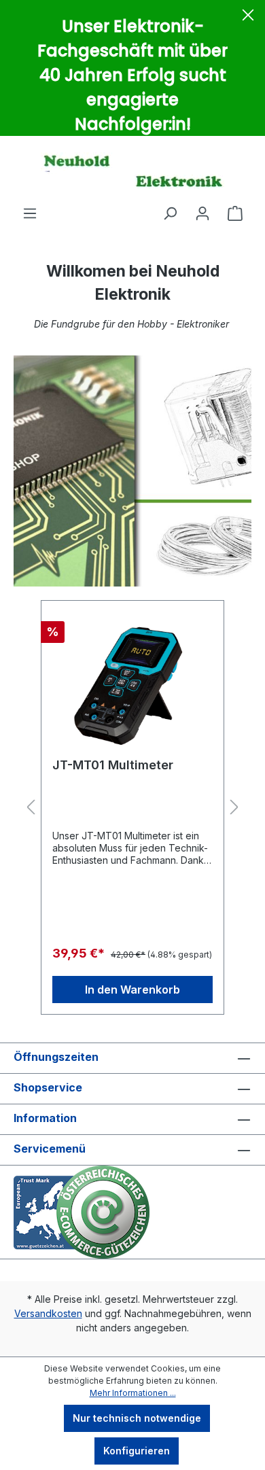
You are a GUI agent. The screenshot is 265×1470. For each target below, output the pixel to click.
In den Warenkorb (132, 989)
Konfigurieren (136, 1450)
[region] (132, 807)
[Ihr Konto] (202, 213)
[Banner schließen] (248, 17)
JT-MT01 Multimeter (112, 765)
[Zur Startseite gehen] (132, 170)
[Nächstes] (234, 808)
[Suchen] (170, 213)
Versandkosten (48, 1313)
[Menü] (30, 213)
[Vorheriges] (30, 808)
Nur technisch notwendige (137, 1418)
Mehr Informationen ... (133, 1393)
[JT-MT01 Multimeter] (132, 680)
